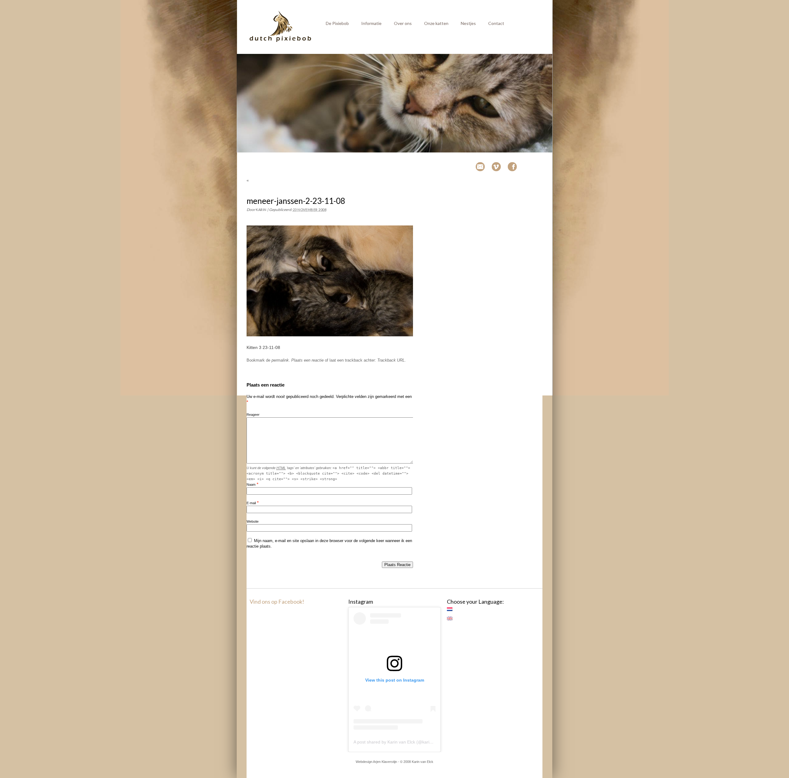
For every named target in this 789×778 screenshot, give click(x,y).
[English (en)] (453, 618)
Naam (251, 484)
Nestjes (468, 23)
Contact (496, 23)
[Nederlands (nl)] (453, 609)
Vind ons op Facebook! (277, 601)
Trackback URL (391, 360)
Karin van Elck (422, 762)
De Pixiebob (337, 23)
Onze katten (436, 23)
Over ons (403, 23)
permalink (280, 360)
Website (253, 521)
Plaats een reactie (307, 360)
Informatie (371, 23)
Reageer (253, 414)
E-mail (251, 503)
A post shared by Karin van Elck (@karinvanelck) (401, 742)
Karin (261, 210)
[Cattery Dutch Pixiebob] (280, 40)
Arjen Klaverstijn (385, 762)
